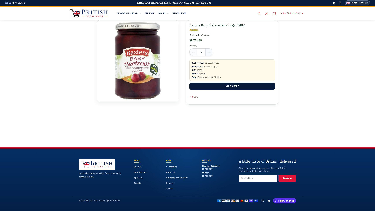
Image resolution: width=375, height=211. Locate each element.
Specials (138, 177)
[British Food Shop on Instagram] (262, 200)
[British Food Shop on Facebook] (269, 200)
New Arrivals (140, 172)
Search (169, 188)
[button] (259, 13)
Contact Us (171, 167)
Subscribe (287, 178)
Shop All (138, 167)
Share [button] (195, 96)
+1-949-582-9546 (15, 3)
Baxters (202, 73)
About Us (170, 172)
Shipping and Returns (177, 177)
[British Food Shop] (97, 164)
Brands (137, 183)
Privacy (170, 183)
